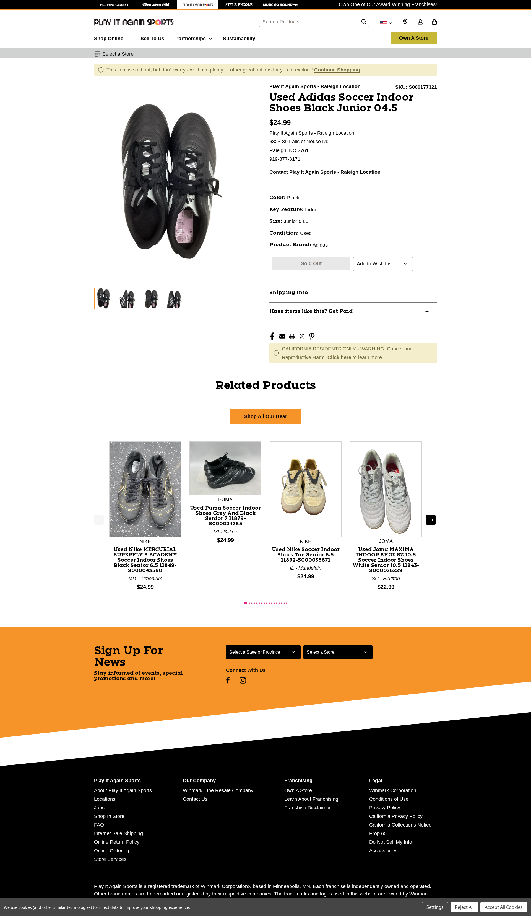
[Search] (364, 23)
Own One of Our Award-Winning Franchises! (388, 4)
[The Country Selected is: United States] (386, 22)
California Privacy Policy (396, 816)
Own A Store (413, 38)
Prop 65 (378, 833)
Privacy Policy (384, 807)
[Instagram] (243, 680)
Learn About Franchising (311, 799)
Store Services (110, 859)
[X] (302, 336)
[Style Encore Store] (239, 4)
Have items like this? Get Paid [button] (311, 311)
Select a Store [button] (118, 54)
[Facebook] (272, 336)
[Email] (282, 336)
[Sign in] (420, 22)
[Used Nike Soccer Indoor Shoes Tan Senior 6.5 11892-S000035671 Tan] (306, 489)
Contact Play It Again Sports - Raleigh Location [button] (325, 172)
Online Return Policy (116, 842)
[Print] (292, 336)
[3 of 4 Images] (152, 298)
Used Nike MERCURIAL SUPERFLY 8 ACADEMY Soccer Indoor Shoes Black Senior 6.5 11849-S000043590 (145, 560)
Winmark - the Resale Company (218, 790)
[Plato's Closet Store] (115, 4)
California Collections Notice (400, 825)
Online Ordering (111, 850)
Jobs (99, 807)
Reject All (464, 907)
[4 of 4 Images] (175, 298)
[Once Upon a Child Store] (156, 4)
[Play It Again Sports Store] (197, 4)
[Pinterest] (312, 336)
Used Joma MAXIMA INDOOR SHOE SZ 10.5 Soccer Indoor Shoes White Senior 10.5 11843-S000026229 (386, 560)
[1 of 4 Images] (104, 298)
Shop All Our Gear (265, 416)
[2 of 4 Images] (128, 298)
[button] (245, 603)
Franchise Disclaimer (307, 807)
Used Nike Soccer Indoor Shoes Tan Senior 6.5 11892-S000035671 (306, 555)
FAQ (99, 825)
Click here (339, 357)
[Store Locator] (405, 22)
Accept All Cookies (504, 907)
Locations (104, 799)
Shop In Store (109, 816)
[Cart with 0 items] (434, 22)
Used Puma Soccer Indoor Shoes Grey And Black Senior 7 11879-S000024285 (225, 516)
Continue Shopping (337, 70)
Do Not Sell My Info (390, 842)
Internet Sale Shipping (118, 833)
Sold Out (311, 263)
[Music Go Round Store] (280, 4)
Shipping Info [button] (288, 292)
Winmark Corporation (392, 790)
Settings (435, 907)
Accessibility (382, 850)
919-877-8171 (284, 159)
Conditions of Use (388, 799)
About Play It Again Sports (123, 790)
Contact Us (195, 799)
